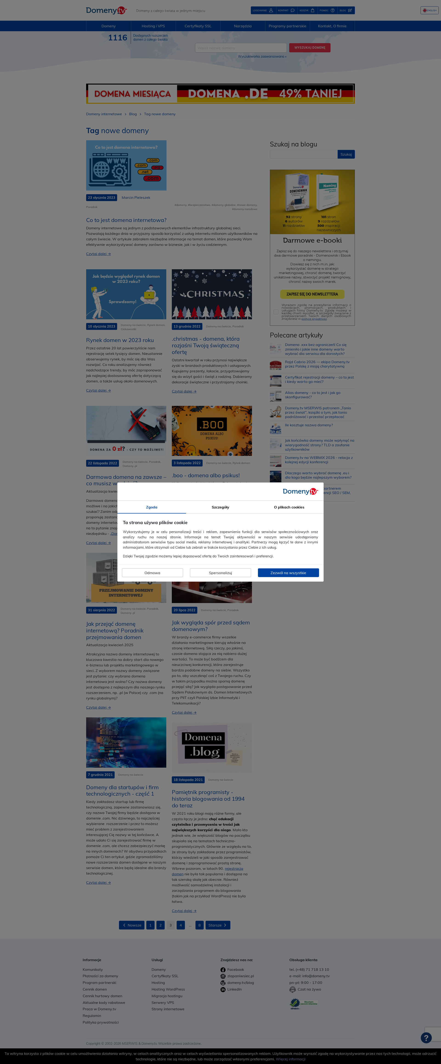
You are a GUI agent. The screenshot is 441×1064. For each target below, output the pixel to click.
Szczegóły (220, 507)
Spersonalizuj (220, 572)
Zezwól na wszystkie (288, 572)
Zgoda (151, 507)
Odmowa (152, 572)
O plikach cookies (289, 507)
